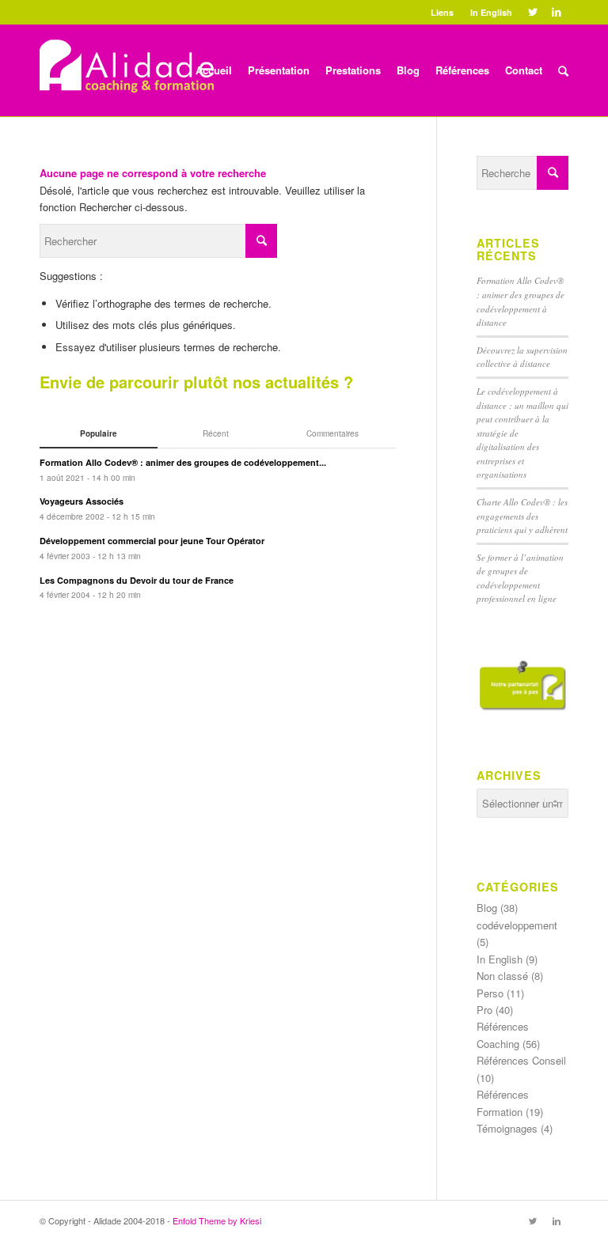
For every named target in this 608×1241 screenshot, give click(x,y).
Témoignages (507, 1128)
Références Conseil (521, 1060)
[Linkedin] (556, 12)
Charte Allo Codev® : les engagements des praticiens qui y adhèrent (522, 515)
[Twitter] (532, 12)
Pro (484, 1009)
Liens (442, 12)
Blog (487, 907)
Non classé (502, 975)
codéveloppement (517, 925)
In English (491, 12)
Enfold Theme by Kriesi (217, 1220)
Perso (490, 993)
